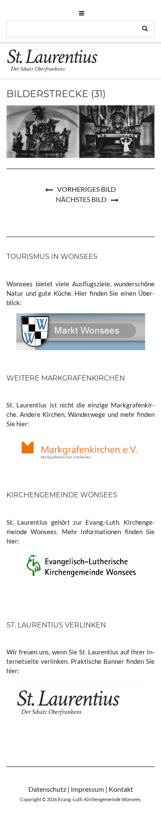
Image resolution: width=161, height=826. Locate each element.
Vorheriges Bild (86, 189)
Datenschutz (47, 789)
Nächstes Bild (81, 199)
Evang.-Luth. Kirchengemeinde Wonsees (99, 799)
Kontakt (121, 789)
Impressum (87, 789)
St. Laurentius (51, 58)
